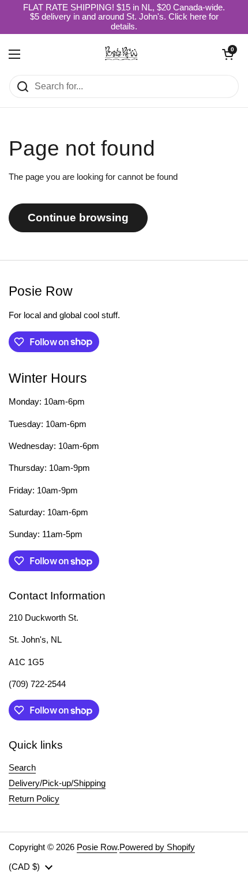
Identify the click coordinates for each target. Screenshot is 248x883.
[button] (227, 54)
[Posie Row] (121, 54)
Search (22, 767)
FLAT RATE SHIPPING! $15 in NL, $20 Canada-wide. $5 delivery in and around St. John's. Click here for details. (124, 17)
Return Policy (34, 798)
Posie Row (97, 847)
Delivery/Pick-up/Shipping (57, 783)
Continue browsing (78, 218)
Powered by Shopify (157, 847)
